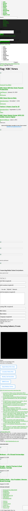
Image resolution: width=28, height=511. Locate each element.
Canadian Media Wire (8, 371)
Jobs (4, 2)
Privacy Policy (6, 506)
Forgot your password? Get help (7, 35)
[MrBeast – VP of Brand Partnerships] (3, 451)
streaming (7, 498)
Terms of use (6, 507)
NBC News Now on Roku (8, 98)
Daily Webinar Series (7, 386)
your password (17, 32)
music (4, 4)
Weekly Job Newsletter (8, 376)
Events (5, 3)
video (4, 7)
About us (5, 501)
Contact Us (5, 505)
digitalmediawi (4, 101)
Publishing (6, 23)
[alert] (14, 345)
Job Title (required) (5, 281)
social (4, 12)
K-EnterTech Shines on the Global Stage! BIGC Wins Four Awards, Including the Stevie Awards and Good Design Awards (15, 394)
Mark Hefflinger (4, 120)
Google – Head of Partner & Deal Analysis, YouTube (11, 467)
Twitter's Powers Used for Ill (9, 106)
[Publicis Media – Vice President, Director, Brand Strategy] (3, 476)
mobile (5, 6)
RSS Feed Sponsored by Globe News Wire (12, 390)
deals (6, 491)
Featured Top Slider (5, 85)
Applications (8, 495)
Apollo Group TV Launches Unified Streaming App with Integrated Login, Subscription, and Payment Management (15, 428)
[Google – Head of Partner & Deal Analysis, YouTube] (3, 463)
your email (16, 39)
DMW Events (5, 381)
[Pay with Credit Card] (9, 321)
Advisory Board (7, 503)
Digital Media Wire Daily (8, 366)
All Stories (3, 95)
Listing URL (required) (6, 306)
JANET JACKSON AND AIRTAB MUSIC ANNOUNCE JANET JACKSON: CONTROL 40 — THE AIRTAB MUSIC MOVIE (15, 421)
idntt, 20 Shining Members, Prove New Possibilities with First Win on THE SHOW (15, 409)
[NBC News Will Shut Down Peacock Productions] (11, 83)
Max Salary (3, 314)
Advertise (5, 502)
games (5, 9)
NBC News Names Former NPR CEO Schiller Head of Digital (12, 116)
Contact (5, 25)
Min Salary (3, 311)
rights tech (6, 14)
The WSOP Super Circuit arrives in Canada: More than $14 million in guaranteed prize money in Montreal (15, 405)
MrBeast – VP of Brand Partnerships (12, 454)
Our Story (5, 21)
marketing (6, 10)
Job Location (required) (6, 285)
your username (17, 31)
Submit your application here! (14, 126)
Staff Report (3, 92)
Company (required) (6, 317)
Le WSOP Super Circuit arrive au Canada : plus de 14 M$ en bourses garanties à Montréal (15, 401)
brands (5, 13)
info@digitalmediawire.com (12, 441)
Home (4, 20)
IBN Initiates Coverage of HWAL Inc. (12, 407)
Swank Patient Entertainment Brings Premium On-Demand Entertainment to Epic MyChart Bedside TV (15, 398)
